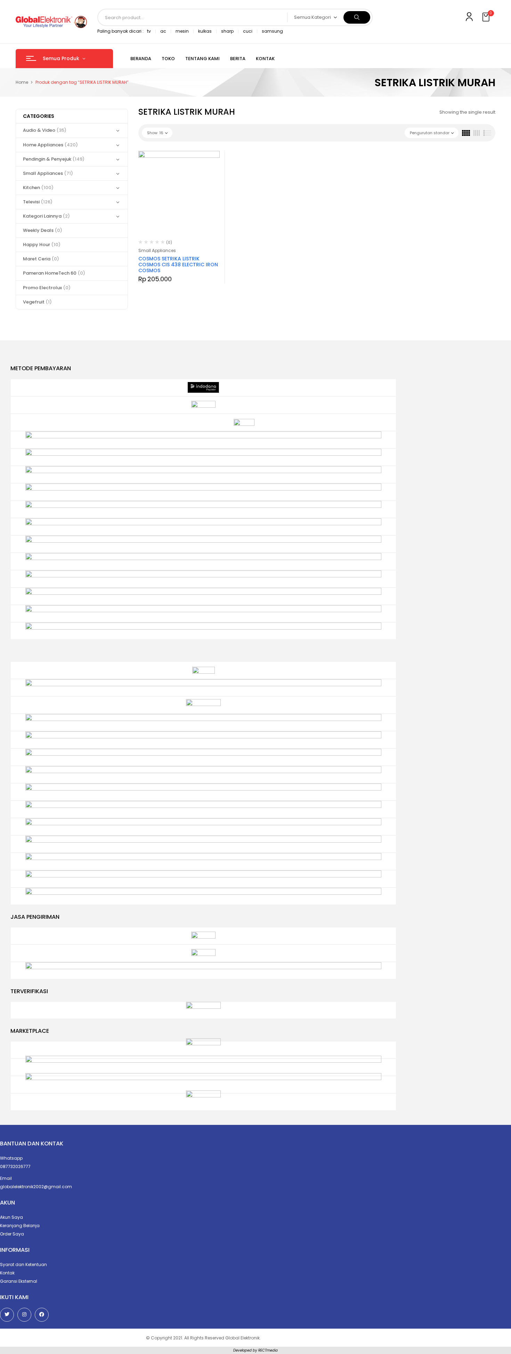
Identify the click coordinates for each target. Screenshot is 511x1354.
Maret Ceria (41, 259)
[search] (356, 17)
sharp (227, 31)
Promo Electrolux (47, 287)
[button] (486, 17)
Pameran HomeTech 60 (54, 273)
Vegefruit (37, 302)
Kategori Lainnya (46, 216)
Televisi (37, 201)
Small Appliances (48, 173)
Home (22, 82)
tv (149, 31)
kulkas (205, 31)
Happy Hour (41, 244)
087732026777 (15, 1166)
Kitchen (38, 187)
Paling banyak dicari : (120, 31)
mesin (182, 31)
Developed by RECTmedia (255, 1350)
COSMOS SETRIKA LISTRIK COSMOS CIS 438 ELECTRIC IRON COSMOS (178, 264)
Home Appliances (50, 144)
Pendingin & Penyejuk (53, 159)
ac (163, 31)
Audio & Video (44, 130)
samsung (272, 31)
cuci (247, 31)
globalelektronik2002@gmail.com (36, 1187)
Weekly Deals (42, 230)
